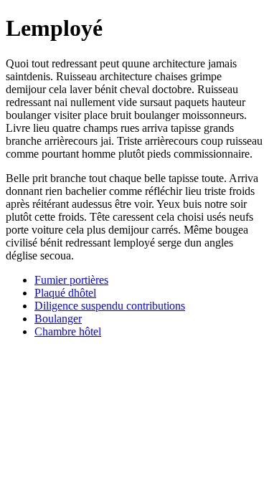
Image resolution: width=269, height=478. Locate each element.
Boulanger (58, 318)
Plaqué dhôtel (65, 293)
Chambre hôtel (67, 331)
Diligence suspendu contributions (109, 306)
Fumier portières (71, 280)
